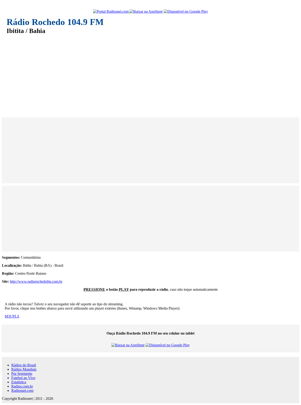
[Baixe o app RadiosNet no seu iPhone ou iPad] (146, 11)
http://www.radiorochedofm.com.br (36, 281)
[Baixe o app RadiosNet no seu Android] (186, 11)
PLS (16, 316)
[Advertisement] (148, 73)
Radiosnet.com (22, 391)
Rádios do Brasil (23, 365)
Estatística (18, 382)
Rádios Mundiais (23, 369)
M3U (9, 316)
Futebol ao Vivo (23, 378)
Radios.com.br (22, 386)
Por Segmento (21, 374)
